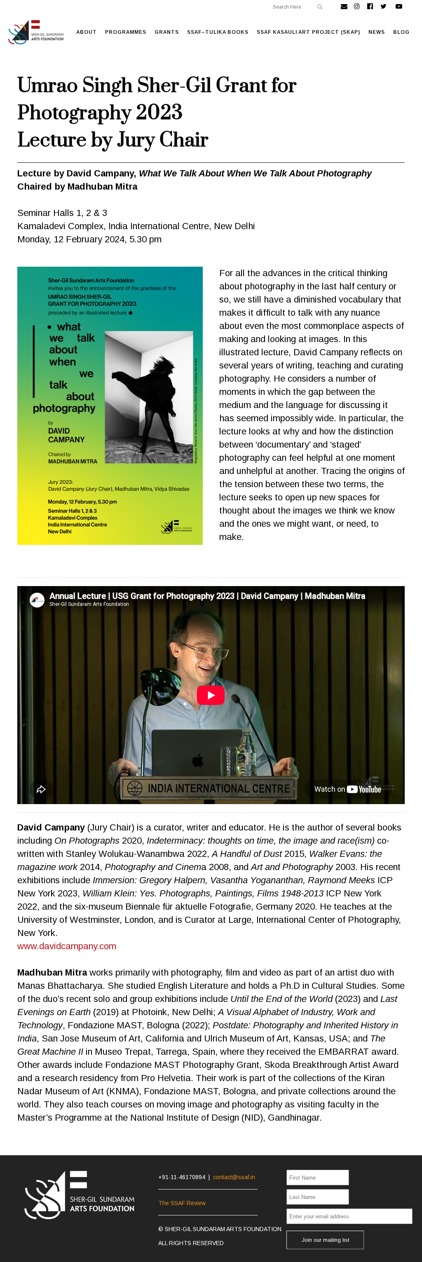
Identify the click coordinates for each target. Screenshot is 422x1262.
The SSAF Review (182, 1203)
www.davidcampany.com (66, 946)
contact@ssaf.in (234, 1177)
